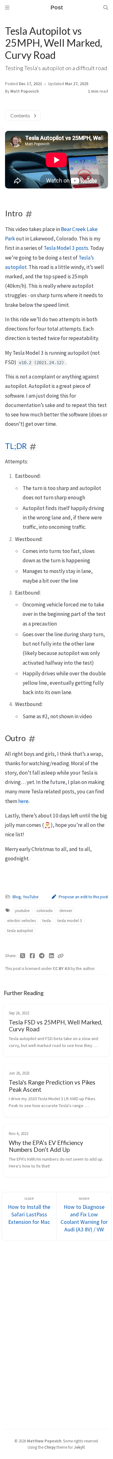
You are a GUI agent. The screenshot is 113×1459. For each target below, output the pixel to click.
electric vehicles (21, 920)
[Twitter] (22, 956)
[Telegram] (42, 956)
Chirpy (50, 1447)
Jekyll (79, 1447)
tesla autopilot (20, 930)
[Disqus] (56, 1333)
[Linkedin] (51, 956)
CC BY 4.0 (62, 968)
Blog (17, 897)
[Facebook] (32, 956)
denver (65, 910)
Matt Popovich (24, 91)
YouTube (31, 897)
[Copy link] (60, 956)
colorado (44, 910)
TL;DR (16, 446)
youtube (22, 910)
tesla (46, 920)
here (23, 801)
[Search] (106, 7)
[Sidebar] (7, 7)
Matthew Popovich (44, 1440)
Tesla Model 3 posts (66, 248)
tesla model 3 (69, 920)
